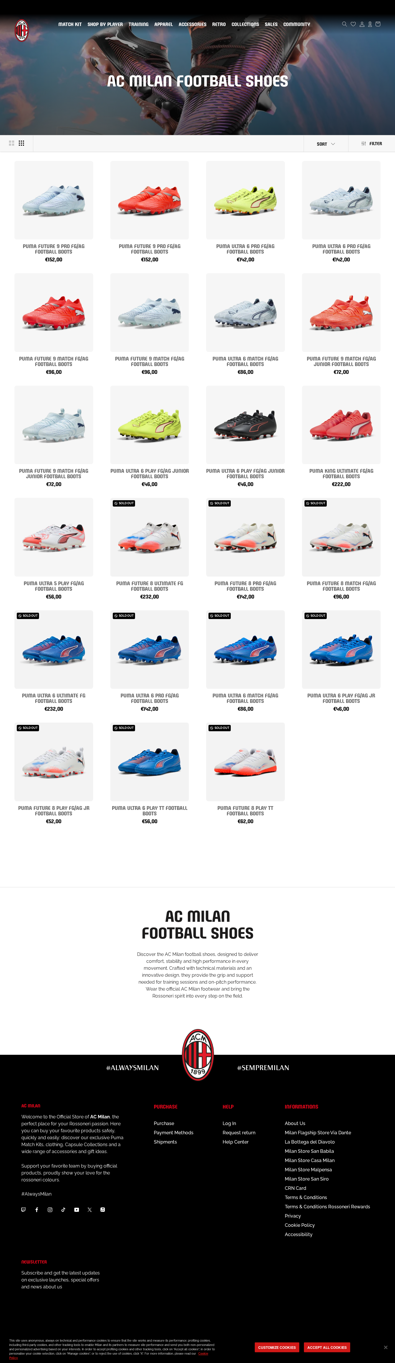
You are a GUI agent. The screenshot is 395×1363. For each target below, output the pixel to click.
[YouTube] (76, 1209)
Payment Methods (173, 1132)
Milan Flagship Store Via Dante (318, 1132)
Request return (239, 1132)
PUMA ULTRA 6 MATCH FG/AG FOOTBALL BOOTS (245, 360)
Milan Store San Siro (307, 1179)
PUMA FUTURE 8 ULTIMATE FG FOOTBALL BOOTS (149, 585)
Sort (322, 143)
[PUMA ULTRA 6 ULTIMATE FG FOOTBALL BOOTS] (53, 649)
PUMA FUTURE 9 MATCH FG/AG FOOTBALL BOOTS (53, 360)
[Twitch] (23, 1209)
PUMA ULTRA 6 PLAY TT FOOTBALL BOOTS (149, 810)
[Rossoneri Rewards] (370, 24)
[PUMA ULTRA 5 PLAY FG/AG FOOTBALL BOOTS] (53, 537)
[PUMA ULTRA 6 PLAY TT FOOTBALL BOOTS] (149, 762)
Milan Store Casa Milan (310, 1160)
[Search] (344, 24)
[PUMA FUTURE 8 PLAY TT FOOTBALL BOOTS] (245, 762)
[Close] (385, 1347)
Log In (229, 1123)
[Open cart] (378, 24)
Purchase (164, 1123)
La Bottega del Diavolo (310, 1142)
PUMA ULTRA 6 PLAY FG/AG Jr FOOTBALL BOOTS (341, 697)
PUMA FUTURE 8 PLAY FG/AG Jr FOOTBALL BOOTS (53, 810)
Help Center (236, 1142)
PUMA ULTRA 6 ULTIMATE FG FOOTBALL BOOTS (53, 697)
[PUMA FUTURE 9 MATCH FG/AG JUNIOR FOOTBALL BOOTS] (341, 312)
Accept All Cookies (327, 1347)
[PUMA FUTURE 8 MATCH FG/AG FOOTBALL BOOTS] (341, 537)
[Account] (362, 24)
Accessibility (299, 1234)
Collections (244, 24)
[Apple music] (102, 1209)
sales (270, 24)
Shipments (165, 1142)
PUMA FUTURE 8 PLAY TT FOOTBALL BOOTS (245, 810)
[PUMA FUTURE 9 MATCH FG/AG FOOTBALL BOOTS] (53, 312)
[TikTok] (63, 1209)
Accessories (191, 24)
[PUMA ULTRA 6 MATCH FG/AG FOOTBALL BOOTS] (245, 312)
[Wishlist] (353, 24)
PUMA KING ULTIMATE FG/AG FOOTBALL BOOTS (341, 473)
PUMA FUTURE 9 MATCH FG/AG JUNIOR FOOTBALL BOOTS (341, 360)
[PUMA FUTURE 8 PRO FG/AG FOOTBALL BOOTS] (245, 537)
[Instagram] (50, 1209)
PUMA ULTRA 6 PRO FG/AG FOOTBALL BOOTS (245, 248)
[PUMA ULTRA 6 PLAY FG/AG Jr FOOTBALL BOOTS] (341, 649)
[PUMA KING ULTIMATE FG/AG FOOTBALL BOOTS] (341, 425)
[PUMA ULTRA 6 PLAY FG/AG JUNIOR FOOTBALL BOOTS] (149, 425)
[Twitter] (90, 1209)
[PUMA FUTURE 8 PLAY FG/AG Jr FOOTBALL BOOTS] (53, 762)
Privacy (293, 1216)
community (295, 24)
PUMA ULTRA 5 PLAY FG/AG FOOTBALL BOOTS (54, 585)
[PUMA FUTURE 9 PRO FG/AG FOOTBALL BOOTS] (53, 200)
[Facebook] (36, 1209)
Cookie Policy (300, 1225)
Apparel (162, 24)
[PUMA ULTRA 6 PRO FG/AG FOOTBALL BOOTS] (245, 200)
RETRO (218, 24)
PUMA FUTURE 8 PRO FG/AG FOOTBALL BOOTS (245, 585)
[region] (197, 1348)
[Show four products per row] (21, 143)
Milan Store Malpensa (308, 1169)
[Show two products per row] (11, 143)
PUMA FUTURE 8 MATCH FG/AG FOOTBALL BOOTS (341, 585)
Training (137, 24)
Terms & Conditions (306, 1197)
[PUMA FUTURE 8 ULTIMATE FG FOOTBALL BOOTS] (149, 537)
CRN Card (295, 1188)
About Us (295, 1123)
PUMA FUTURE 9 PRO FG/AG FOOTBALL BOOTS (53, 248)
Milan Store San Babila (309, 1151)
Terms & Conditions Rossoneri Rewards (327, 1206)
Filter (376, 143)
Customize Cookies (277, 1347)
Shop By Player (105, 24)
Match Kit (69, 24)
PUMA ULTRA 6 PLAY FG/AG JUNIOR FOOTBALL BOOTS (149, 473)
